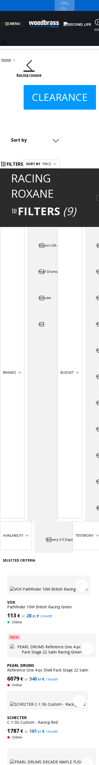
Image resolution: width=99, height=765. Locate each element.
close (3, 36)
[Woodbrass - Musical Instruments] (47, 20)
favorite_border (81, 579)
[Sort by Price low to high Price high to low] (36, 133)
